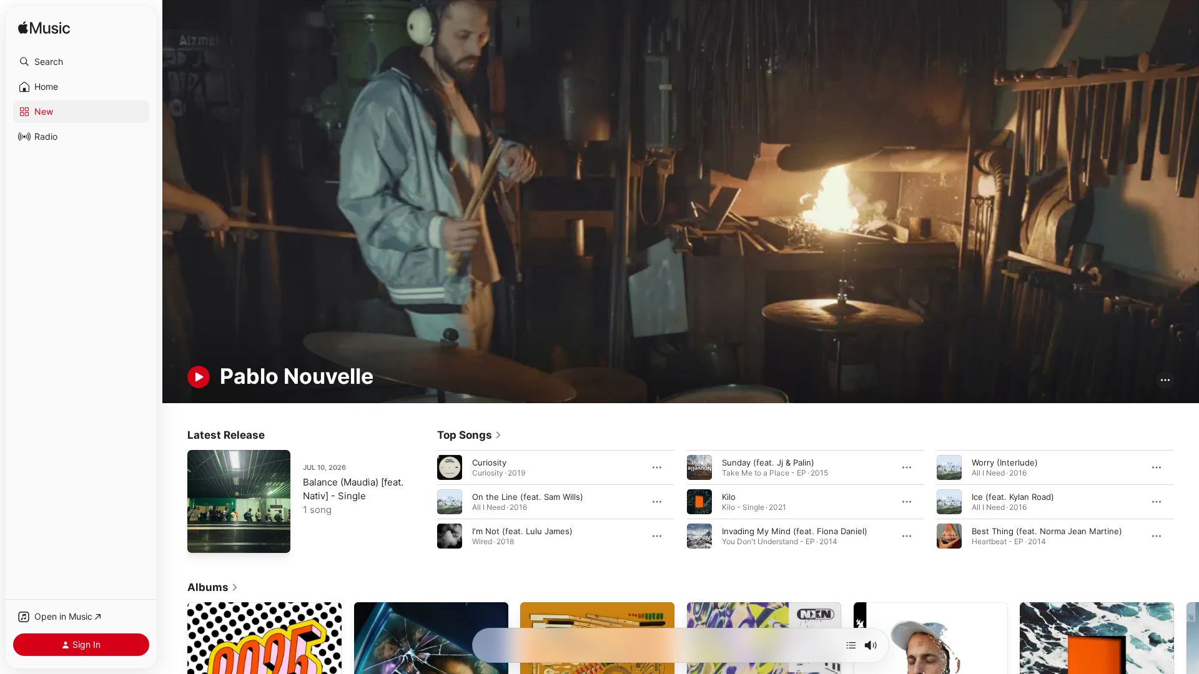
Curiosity (489, 462)
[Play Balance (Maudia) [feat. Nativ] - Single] (203, 537)
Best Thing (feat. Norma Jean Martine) (1047, 530)
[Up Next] (851, 645)
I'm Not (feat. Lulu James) (522, 530)
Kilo (729, 496)
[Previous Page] (424, 501)
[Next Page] (1186, 501)
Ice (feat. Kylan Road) (1013, 496)
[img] (44, 28)
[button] (81, 61)
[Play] (198, 377)
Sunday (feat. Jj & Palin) (768, 462)
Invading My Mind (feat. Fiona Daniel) (794, 530)
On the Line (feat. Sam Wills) (527, 496)
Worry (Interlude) (1005, 462)
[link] (469, 435)
